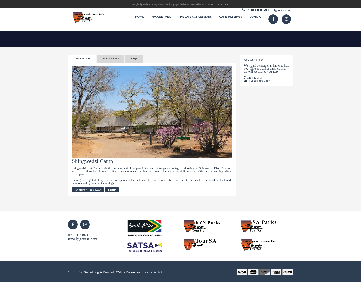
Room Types (111, 58)
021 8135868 (254, 77)
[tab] (82, 59)
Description (82, 58)
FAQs (134, 58)
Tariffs (112, 189)
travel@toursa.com (258, 80)
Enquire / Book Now (88, 189)
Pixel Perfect (154, 272)
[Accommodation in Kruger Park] (88, 16)
